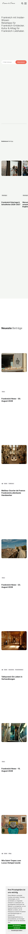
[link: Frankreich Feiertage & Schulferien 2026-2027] (11, 175)
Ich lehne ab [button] (17, 928)
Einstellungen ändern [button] (16, 930)
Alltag (10, 853)
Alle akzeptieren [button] (17, 925)
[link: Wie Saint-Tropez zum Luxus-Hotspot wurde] (14, 833)
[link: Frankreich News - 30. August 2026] (14, 371)
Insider (5, 483)
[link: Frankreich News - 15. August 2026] (14, 741)
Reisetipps (4, 195)
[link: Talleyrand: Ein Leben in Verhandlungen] (14, 649)
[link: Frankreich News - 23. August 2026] (14, 558)
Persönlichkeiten (19, 669)
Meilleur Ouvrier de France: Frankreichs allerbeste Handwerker (13, 493)
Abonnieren (21, 62)
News (3, 391)
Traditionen (11, 483)
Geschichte (11, 669)
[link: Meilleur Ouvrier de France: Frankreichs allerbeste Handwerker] (14, 463)
